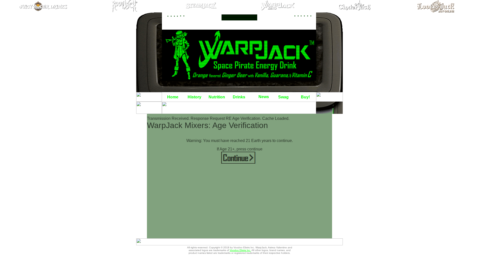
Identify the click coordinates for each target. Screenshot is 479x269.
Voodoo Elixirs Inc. (240, 250)
